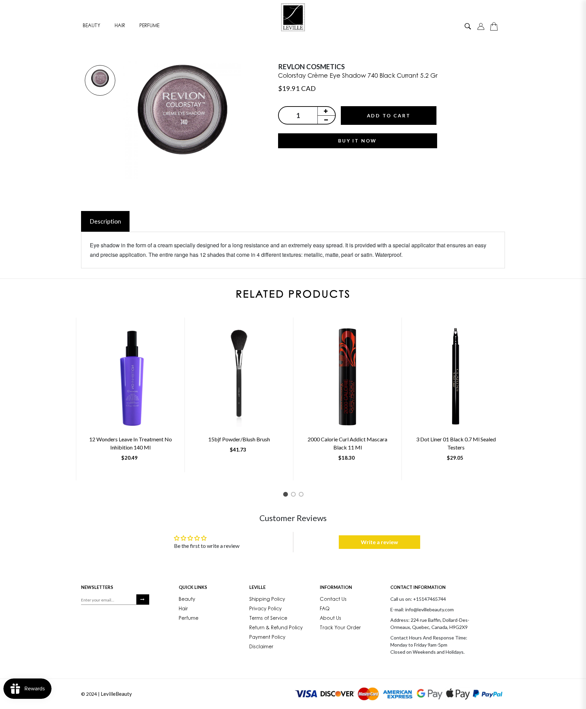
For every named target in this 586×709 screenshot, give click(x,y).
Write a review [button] (379, 542)
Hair (120, 25)
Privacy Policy (265, 609)
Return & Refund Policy (276, 628)
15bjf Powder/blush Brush (239, 439)
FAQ (325, 609)
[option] (100, 80)
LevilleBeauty (116, 694)
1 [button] (287, 495)
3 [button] (302, 495)
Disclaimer (261, 647)
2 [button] (294, 495)
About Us (330, 618)
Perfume (149, 25)
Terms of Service (268, 618)
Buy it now (357, 140)
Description (105, 221)
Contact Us (333, 599)
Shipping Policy (267, 599)
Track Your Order (340, 628)
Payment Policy (267, 637)
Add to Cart (389, 115)
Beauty (91, 25)
